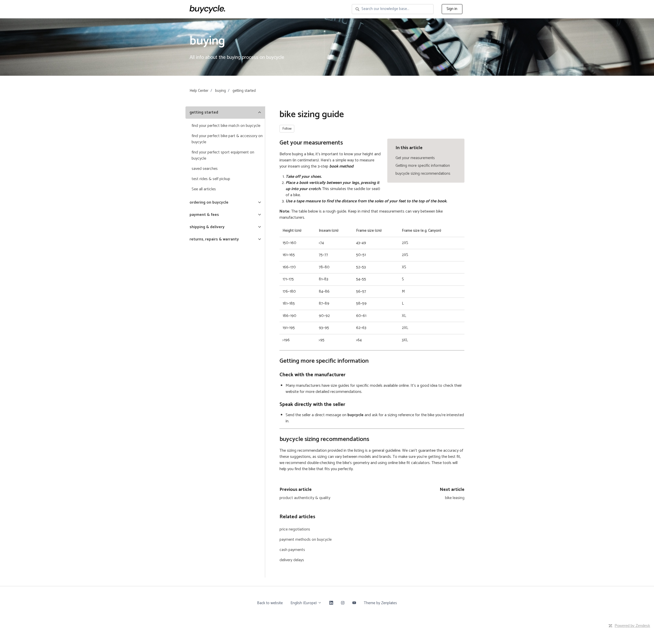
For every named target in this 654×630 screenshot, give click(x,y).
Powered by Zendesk (632, 625)
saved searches (205, 168)
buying (220, 90)
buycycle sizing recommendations (422, 173)
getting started (244, 90)
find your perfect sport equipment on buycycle (223, 155)
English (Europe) (304, 603)
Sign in (452, 9)
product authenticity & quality (304, 497)
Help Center (199, 90)
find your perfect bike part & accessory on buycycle (227, 139)
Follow (287, 129)
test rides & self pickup (211, 178)
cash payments (292, 549)
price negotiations (294, 529)
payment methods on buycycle (305, 539)
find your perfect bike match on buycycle (226, 125)
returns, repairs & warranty (214, 239)
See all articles (204, 189)
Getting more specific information (422, 165)
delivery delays (291, 560)
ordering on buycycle (209, 202)
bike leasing (454, 497)
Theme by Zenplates (380, 603)
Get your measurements (415, 158)
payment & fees (204, 214)
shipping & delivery (207, 227)
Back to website (270, 603)
